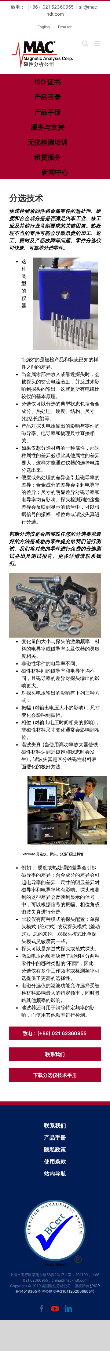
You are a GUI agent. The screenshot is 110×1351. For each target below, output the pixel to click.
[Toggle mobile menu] (97, 43)
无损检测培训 (48, 142)
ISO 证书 (48, 82)
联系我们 (55, 1054)
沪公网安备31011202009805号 (68, 1291)
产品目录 (47, 97)
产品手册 (47, 112)
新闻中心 (55, 172)
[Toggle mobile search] (85, 43)
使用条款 (55, 1161)
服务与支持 (47, 127)
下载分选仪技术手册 (55, 1075)
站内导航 (55, 1173)
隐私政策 (55, 1149)
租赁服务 (47, 157)
